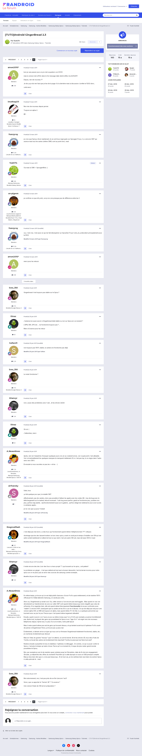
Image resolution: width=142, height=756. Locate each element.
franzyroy (13, 134)
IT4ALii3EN (117, 74)
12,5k (14, 152)
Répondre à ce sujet (92, 50)
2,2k (14, 361)
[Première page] (5, 59)
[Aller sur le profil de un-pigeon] (13, 201)
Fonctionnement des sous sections (120, 46)
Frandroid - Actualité (11, 15)
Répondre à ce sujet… (24, 721)
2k (14, 120)
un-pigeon (13, 193)
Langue (50, 750)
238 (14, 85)
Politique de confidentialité (65, 750)
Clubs (39, 20)
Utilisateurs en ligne (26, 20)
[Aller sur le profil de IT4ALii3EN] (110, 75)
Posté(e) (30, 67)
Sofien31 (13, 343)
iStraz (13, 316)
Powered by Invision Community (71, 753)
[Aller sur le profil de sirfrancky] (13, 493)
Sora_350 (13, 288)
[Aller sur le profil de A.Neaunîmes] (13, 458)
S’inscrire (134, 6)
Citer (30, 93)
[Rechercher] (137, 15)
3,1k (14, 212)
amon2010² (13, 67)
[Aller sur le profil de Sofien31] (13, 350)
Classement (77, 15)
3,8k (14, 181)
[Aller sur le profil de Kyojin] (126, 69)
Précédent (12, 59)
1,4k (14, 416)
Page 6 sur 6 (42, 59)
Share (83, 42)
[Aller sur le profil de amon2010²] (13, 75)
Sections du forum (44, 15)
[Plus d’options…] (100, 67)
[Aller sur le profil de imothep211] (13, 109)
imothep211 (13, 102)
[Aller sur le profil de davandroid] (126, 75)
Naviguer (58, 15)
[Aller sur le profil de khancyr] (13, 405)
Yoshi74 (17, 41)
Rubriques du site (28, 15)
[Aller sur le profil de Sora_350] (13, 295)
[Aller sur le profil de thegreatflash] (13, 534)
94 (14, 334)
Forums (6, 20)
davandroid (134, 74)
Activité (67, 15)
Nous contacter (81, 750)
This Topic (128, 15)
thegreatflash (13, 527)
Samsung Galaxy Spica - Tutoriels (39, 43)
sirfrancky (13, 486)
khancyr (13, 398)
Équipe (14, 20)
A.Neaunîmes (13, 451)
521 (14, 545)
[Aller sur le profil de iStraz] (13, 323)
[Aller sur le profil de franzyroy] (13, 141)
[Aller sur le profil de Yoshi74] (7, 42)
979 (14, 306)
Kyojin (132, 68)
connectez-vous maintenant (74, 712)
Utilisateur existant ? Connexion (114, 6)
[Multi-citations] (25, 93)
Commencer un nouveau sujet (67, 50)
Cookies (91, 750)
